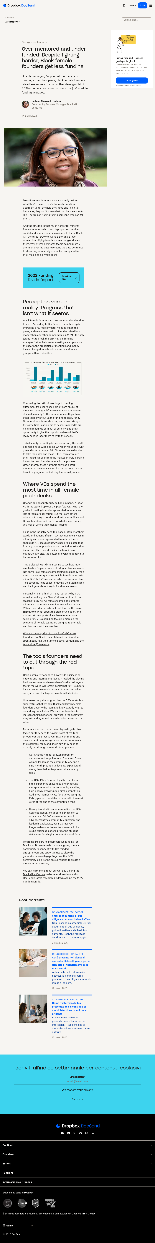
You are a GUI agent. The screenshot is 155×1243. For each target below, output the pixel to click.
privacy (88, 1090)
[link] (132, 5)
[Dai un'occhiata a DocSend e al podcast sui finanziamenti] (92, 1134)
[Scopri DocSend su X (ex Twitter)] (74, 1134)
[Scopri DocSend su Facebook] (80, 1134)
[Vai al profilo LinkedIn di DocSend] (68, 1134)
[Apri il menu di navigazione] (151, 5)
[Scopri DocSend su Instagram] (86, 1134)
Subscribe (77, 1099)
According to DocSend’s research (52, 324)
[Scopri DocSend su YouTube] (62, 1134)
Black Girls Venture (34, 874)
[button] (132, 80)
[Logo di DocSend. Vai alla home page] (18, 5)
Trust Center (88, 1213)
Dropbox (28, 1192)
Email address (77, 1077)
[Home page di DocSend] (77, 1126)
